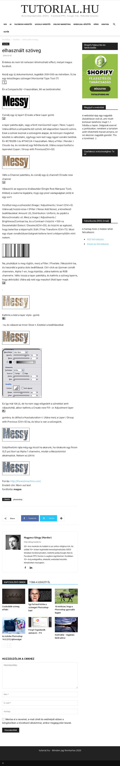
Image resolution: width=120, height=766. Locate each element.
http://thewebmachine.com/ (25, 481)
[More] (61, 518)
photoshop (17, 499)
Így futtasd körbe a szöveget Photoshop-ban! (38, 607)
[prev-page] (4, 646)
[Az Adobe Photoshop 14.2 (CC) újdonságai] (13, 625)
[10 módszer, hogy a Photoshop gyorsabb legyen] (66, 596)
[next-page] (9, 646)
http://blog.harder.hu (32, 542)
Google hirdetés (42, 24)
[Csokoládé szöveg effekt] (13, 596)
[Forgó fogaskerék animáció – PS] (39, 622)
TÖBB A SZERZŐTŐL (39, 582)
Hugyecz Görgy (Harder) (38, 537)
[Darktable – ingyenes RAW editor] (66, 624)
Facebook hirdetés (23, 24)
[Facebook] (26, 568)
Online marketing (62, 24)
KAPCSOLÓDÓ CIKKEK (14, 582)
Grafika (105, 24)
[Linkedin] (32, 568)
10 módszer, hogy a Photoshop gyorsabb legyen (65, 609)
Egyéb (6, 32)
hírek (96, 24)
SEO (5, 24)
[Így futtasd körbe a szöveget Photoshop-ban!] (39, 595)
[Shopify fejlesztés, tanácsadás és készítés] (100, 97)
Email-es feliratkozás (98, 244)
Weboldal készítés (82, 24)
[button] (114, 24)
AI (11, 24)
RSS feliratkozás (95, 239)
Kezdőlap (6, 39)
